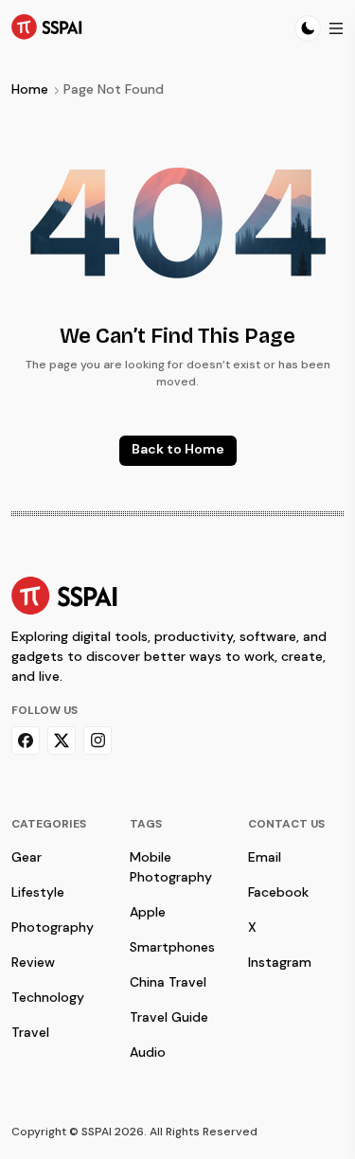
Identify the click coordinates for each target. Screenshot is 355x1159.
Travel (30, 1032)
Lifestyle (37, 891)
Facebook (278, 891)
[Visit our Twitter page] (61, 740)
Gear (26, 856)
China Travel (168, 981)
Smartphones (172, 946)
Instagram (279, 962)
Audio (148, 1052)
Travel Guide (169, 1016)
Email (264, 856)
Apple (148, 911)
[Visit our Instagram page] (97, 740)
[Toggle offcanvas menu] (336, 28)
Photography (52, 927)
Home (29, 89)
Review (33, 962)
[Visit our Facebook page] (25, 740)
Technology (47, 997)
